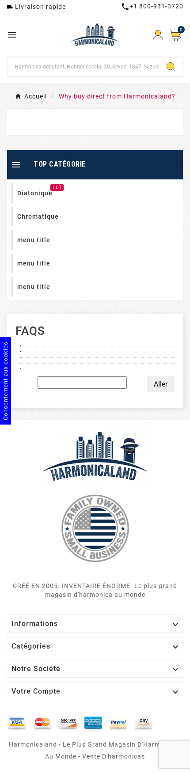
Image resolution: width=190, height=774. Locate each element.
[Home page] (95, 455)
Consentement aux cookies (5, 380)
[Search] (171, 67)
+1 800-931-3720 (152, 6)
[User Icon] (158, 35)
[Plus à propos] (95, 343)
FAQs (30, 331)
